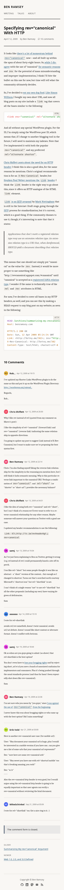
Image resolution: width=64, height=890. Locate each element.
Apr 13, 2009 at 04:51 (34, 500)
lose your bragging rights (36, 662)
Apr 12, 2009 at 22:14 (33, 461)
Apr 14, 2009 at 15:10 (28, 614)
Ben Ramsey (14, 7)
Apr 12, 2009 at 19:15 (26, 373)
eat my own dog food (34, 92)
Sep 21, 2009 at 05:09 (35, 804)
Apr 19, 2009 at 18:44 (25, 647)
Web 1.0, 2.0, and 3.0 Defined (18, 859)
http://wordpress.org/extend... (18, 387)
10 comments (47, 39)
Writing (9, 13)
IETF (6, 210)
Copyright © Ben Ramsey (32, 879)
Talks (21, 13)
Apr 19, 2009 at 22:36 (33, 697)
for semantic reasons (49, 66)
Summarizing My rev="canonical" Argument (26, 849)
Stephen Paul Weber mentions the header (29, 180)
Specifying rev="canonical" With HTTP (30, 30)
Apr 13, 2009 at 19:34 (25, 550)
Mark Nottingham (44, 201)
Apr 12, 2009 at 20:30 (34, 411)
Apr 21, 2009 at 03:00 (29, 729)
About (32, 13)
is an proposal (18, 201)
